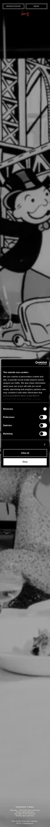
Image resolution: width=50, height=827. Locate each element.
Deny (25, 462)
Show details (35, 444)
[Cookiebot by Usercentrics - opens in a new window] (35, 363)
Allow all (25, 453)
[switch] (43, 417)
